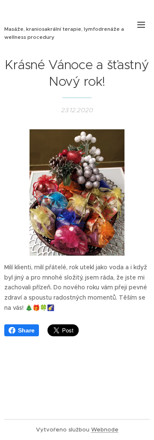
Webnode (104, 429)
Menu (141, 24)
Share (26, 330)
